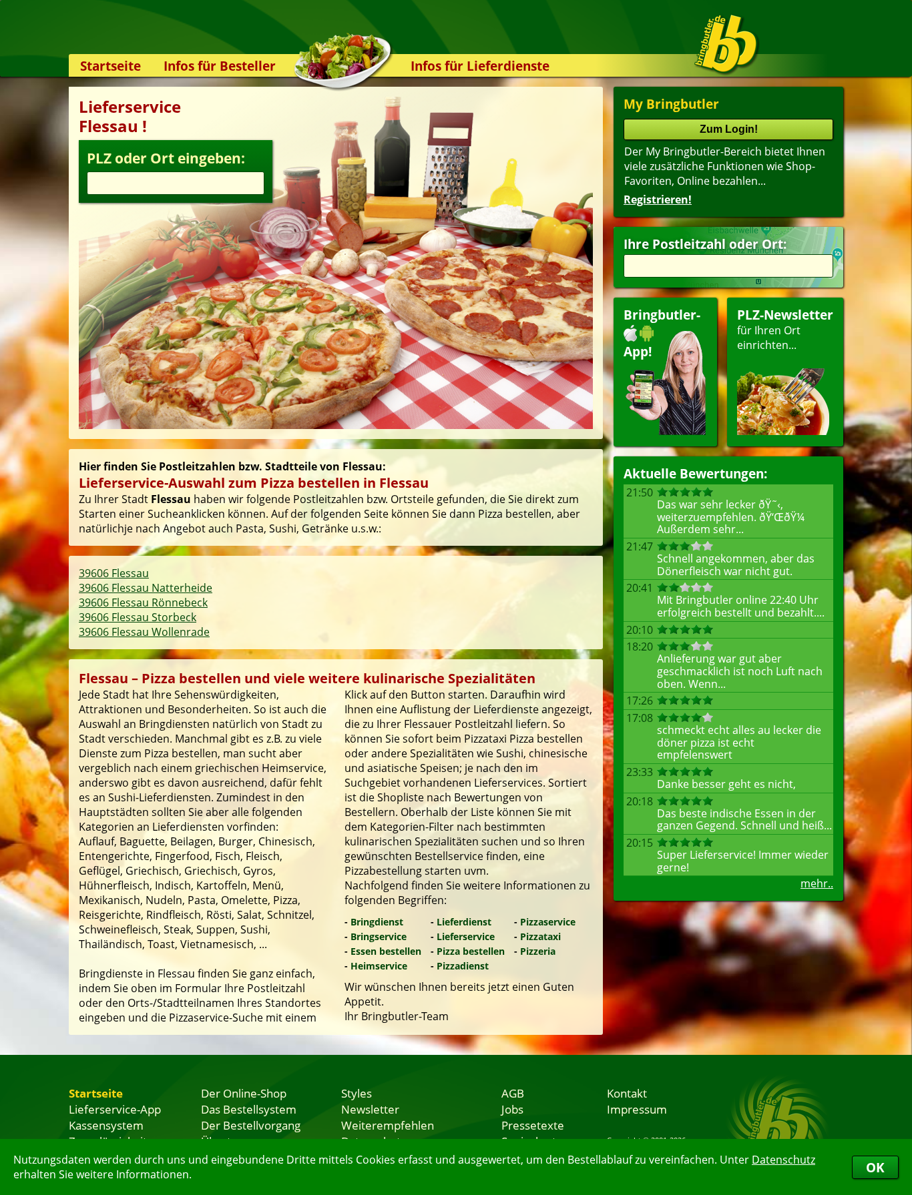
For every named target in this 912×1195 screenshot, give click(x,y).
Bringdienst (377, 921)
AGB (512, 1093)
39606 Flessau (114, 573)
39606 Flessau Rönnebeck (143, 602)
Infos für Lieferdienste (480, 65)
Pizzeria (537, 951)
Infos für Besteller (220, 65)
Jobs (512, 1109)
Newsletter (370, 1109)
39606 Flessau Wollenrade (144, 632)
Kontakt (627, 1093)
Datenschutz (783, 1159)
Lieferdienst (464, 921)
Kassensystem (106, 1125)
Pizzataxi (540, 936)
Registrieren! (658, 199)
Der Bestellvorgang (250, 1125)
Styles (356, 1093)
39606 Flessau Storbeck (137, 617)
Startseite (110, 65)
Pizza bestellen (471, 951)
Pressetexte (532, 1125)
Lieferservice (466, 936)
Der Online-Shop (243, 1093)
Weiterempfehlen (387, 1125)
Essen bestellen (386, 951)
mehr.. (817, 883)
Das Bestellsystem (248, 1109)
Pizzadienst (463, 965)
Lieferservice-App (115, 1109)
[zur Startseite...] (726, 44)
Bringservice (379, 936)
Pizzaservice (548, 921)
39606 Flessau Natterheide (145, 587)
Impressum (637, 1109)
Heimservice (379, 965)
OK (875, 1167)
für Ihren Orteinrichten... (785, 329)
